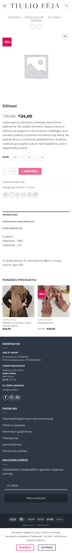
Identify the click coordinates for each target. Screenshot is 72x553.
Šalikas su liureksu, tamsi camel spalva (17, 324)
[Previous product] (39, 26)
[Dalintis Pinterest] (29, 195)
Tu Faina (54, 17)
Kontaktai (42, 525)
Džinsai (36, 20)
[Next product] (32, 26)
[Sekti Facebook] (5, 397)
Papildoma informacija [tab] (18, 221)
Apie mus (28, 525)
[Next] (69, 310)
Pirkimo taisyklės (14, 425)
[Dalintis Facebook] (11, 195)
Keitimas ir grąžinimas (17, 431)
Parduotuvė (34, 17)
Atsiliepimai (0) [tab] (12, 228)
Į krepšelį (30, 171)
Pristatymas (10, 438)
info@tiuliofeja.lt (11, 389)
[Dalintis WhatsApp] (5, 195)
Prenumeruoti (36, 498)
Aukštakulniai (45, 322)
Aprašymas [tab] (10, 215)
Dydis (6, 157)
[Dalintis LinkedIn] (36, 195)
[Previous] (3, 310)
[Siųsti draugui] (23, 195)
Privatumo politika (15, 451)
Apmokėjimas (12, 444)
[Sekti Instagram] (11, 397)
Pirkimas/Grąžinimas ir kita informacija (28, 418)
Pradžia (14, 17)
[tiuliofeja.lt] (35, 6)
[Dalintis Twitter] (17, 195)
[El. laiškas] (17, 397)
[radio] (15, 157)
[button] (5, 6)
